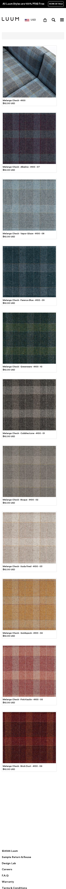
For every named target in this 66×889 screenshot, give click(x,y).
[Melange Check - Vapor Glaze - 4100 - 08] (29, 180)
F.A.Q (5, 875)
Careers (7, 869)
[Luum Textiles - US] (10, 20)
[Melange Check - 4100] (29, 46)
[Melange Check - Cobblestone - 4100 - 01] (29, 379)
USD (33, 20)
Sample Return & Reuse (16, 857)
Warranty (8, 881)
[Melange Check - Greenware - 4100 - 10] (29, 313)
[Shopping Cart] (46, 20)
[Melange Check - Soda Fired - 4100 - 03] (29, 512)
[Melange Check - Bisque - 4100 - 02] (29, 446)
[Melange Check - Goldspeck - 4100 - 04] (29, 579)
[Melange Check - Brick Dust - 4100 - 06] (29, 712)
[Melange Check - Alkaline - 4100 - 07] (29, 113)
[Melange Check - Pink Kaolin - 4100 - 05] (29, 646)
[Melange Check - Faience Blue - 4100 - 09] (29, 246)
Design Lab (9, 863)
